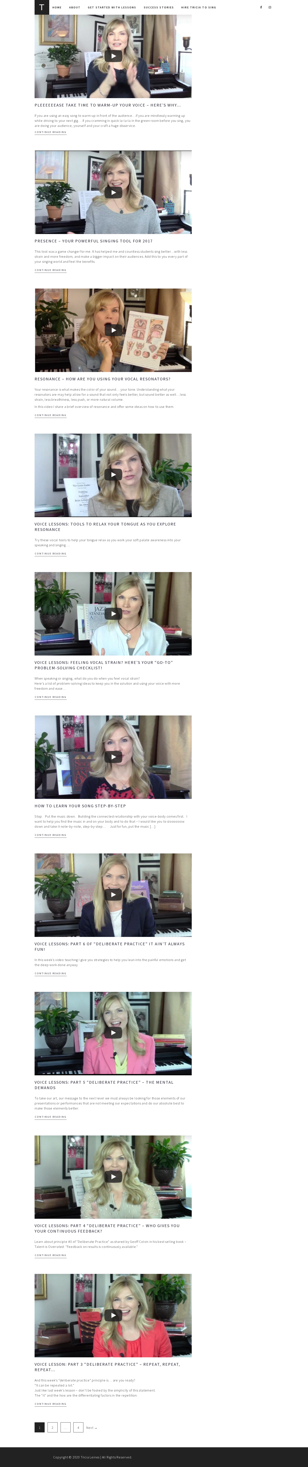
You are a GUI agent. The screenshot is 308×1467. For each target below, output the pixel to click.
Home (57, 7)
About (75, 7)
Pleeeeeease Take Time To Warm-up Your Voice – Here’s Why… (108, 105)
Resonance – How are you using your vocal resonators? (103, 378)
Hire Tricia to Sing (198, 7)
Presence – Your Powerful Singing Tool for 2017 (94, 240)
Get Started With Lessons (112, 7)
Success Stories (159, 7)
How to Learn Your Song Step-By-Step (80, 805)
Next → (92, 1427)
